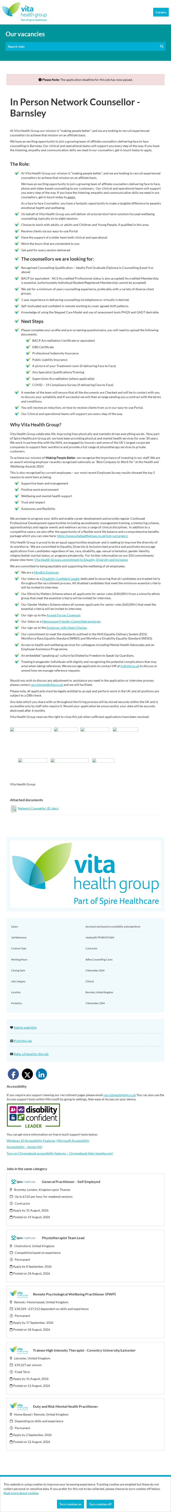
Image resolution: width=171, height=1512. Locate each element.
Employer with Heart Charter (67, 627)
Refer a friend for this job (31, 1054)
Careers (161, 12)
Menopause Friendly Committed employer (71, 621)
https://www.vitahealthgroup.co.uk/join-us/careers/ (92, 536)
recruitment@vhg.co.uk (47, 685)
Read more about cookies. (21, 1493)
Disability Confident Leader (61, 578)
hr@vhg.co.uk (129, 666)
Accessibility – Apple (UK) (25, 1147)
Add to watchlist (25, 1027)
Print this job (23, 1041)
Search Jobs (17, 46)
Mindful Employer (46, 572)
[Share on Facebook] (13, 1074)
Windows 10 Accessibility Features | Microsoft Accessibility (48, 1140)
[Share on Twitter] (27, 1074)
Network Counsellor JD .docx (38, 808)
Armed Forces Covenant (63, 615)
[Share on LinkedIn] (41, 1074)
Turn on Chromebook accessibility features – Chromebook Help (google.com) (60, 1153)
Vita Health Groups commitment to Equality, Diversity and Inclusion (81, 560)
